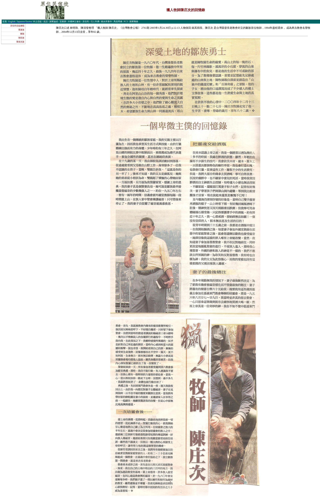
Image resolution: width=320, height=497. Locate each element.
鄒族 (22, 34)
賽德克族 (20, 42)
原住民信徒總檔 (17, 26)
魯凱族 (21, 38)
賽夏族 (21, 30)
